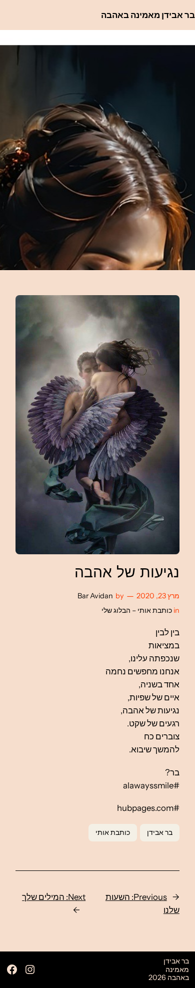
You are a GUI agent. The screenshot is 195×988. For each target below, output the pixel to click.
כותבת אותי (113, 832)
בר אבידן (159, 832)
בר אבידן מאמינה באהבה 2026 (168, 969)
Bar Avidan (95, 595)
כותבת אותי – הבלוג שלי (137, 610)
